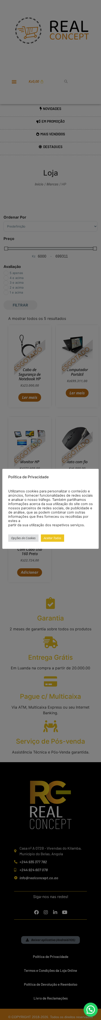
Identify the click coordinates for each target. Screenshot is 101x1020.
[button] (91, 1010)
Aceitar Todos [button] (52, 538)
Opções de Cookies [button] (23, 538)
